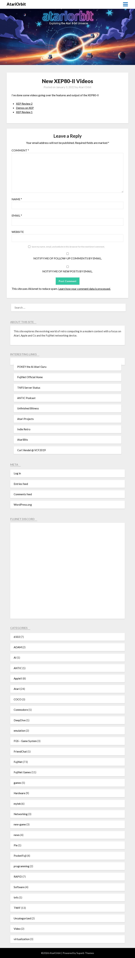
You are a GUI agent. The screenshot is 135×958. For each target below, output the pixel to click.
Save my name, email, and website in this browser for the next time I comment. (68, 246)
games (17, 782)
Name (17, 199)
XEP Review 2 (24, 103)
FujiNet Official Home (30, 377)
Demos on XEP (25, 107)
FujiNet (18, 761)
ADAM (18, 647)
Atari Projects (25, 418)
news (17, 834)
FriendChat (20, 751)
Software (19, 887)
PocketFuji (20, 855)
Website (18, 231)
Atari (17, 688)
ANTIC (18, 668)
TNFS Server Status (28, 387)
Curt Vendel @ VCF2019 (31, 450)
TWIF (17, 907)
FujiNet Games (22, 772)
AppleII (18, 678)
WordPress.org (23, 504)
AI (15, 657)
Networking (21, 814)
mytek (17, 803)
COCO (17, 699)
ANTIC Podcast (26, 398)
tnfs (16, 897)
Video (17, 928)
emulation (19, 730)
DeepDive (20, 720)
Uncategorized (22, 918)
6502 (17, 636)
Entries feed (21, 483)
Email (17, 215)
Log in (17, 473)
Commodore (21, 709)
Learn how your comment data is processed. (84, 288)
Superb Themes (85, 953)
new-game (20, 824)
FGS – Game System (25, 741)
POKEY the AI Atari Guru (31, 366)
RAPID (18, 876)
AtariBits (22, 439)
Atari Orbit (85, 87)
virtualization (22, 939)
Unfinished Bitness (28, 408)
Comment (20, 150)
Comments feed (23, 494)
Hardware (19, 793)
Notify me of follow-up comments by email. (67, 258)
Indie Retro (23, 429)
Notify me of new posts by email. (67, 271)
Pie (16, 845)
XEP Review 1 (24, 112)
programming (21, 866)
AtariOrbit (16, 4)
